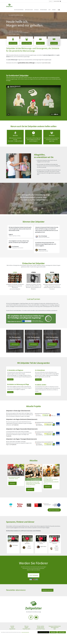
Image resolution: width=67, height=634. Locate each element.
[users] (51, 132)
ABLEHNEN (53, 632)
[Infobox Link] (15, 281)
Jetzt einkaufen (15, 344)
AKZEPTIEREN (62, 632)
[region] (33, 632)
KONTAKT (57, 1)
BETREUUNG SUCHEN (29, 9)
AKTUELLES (36, 9)
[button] (13, 43)
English (26, 627)
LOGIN (55, 1)
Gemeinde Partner (40, 628)
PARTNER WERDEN (43, 9)
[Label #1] (31, 617)
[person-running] (15, 132)
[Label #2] (36, 617)
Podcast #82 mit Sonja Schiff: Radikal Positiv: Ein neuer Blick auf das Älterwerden (33, 483)
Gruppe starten (40, 627)
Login (54, 628)
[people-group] (40, 39)
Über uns (26, 626)
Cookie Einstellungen (43, 632)
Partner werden (40, 626)
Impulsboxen (12, 628)
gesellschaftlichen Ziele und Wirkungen (26, 62)
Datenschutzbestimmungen (25, 632)
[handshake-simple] (54, 39)
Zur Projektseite (15, 425)
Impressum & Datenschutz (55, 626)
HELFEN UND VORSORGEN (18, 9)
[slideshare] (26, 39)
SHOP (49, 9)
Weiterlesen (12, 483)
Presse (12, 627)
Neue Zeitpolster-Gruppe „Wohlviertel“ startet (14, 478)
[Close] (66, 630)
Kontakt (12, 626)
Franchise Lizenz (26, 628)
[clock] (33, 132)
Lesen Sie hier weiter (46, 62)
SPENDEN (54, 9)
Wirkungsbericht (54, 627)
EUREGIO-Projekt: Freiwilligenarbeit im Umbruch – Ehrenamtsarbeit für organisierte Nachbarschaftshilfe (51, 480)
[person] (13, 39)
